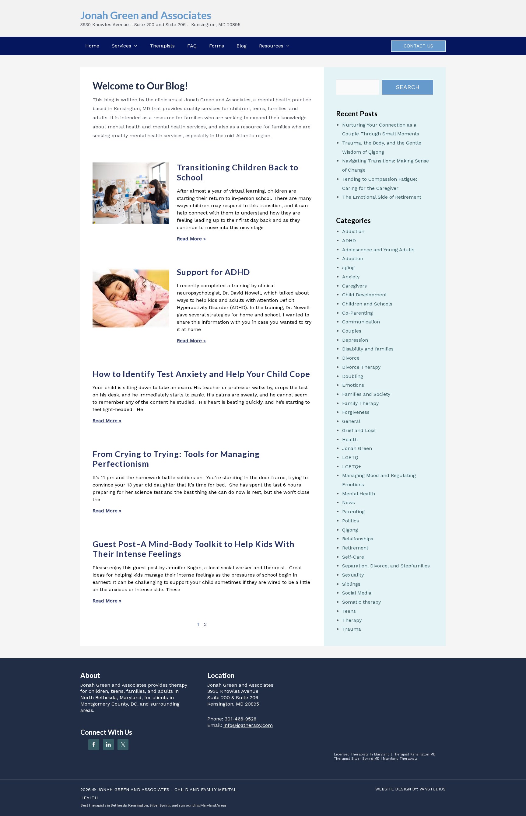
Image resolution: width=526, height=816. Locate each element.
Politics (350, 521)
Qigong (350, 530)
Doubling (352, 376)
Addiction (353, 231)
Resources (271, 46)
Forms (216, 46)
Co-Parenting (357, 313)
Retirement (355, 548)
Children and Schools (367, 304)
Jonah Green (357, 448)
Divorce (350, 358)
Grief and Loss (359, 430)
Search (407, 87)
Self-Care (353, 557)
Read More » (191, 239)
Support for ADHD (213, 272)
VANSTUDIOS (432, 789)
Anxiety (350, 277)
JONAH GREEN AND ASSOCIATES (133, 789)
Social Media (356, 593)
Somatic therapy (361, 602)
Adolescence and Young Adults (378, 250)
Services (121, 46)
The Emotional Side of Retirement (381, 197)
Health (350, 439)
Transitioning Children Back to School (237, 172)
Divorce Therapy (361, 367)
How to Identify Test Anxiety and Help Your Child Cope (201, 374)
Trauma (351, 629)
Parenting (353, 511)
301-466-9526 (240, 719)
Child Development (364, 295)
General (351, 421)
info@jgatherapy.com (248, 725)
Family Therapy (360, 403)
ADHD (349, 240)
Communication (361, 322)
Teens (349, 611)
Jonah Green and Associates (145, 15)
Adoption (352, 258)
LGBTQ (350, 457)
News (348, 502)
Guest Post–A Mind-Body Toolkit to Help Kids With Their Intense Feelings (194, 549)
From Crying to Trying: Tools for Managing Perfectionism (176, 459)
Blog (242, 46)
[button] (134, 46)
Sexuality (353, 575)
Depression (355, 340)
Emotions (353, 385)
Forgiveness (356, 412)
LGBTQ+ (351, 466)
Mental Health (358, 494)
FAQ (192, 46)
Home (92, 46)
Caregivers (354, 286)
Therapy (352, 620)
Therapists (162, 46)
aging (348, 267)
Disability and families (368, 349)
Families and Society (366, 394)
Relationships (357, 539)
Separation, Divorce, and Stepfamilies (386, 566)
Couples (351, 331)
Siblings (351, 584)
